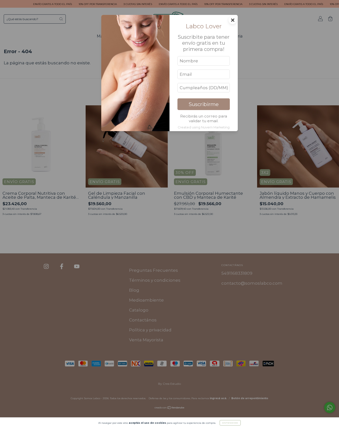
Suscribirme (204, 104)
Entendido (230, 423)
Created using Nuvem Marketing (204, 127)
